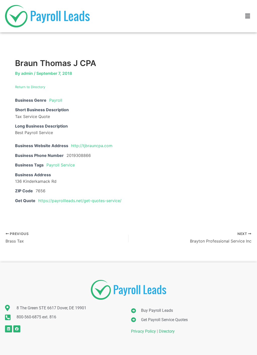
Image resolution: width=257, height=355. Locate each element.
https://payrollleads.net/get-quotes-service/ (79, 200)
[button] (247, 16)
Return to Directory (30, 87)
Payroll (55, 100)
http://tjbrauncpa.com (91, 145)
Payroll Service (60, 164)
